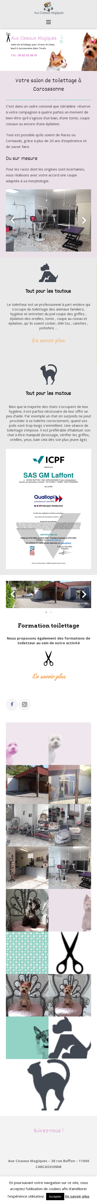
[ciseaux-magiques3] (69, 825)
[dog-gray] (69, 1038)
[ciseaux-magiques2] (27, 867)
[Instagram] (24, 704)
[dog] (27, 1038)
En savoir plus (77, 1196)
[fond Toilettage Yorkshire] (69, 910)
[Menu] (48, 22)
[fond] (27, 952)
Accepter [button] (55, 1196)
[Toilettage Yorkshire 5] (27, 995)
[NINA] (27, 910)
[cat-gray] (48, 1084)
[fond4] (27, 743)
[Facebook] (12, 704)
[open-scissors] (69, 952)
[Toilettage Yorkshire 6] (69, 995)
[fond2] (69, 743)
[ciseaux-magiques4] (27, 825)
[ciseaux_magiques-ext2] (27, 784)
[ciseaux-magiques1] (69, 867)
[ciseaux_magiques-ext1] (69, 784)
